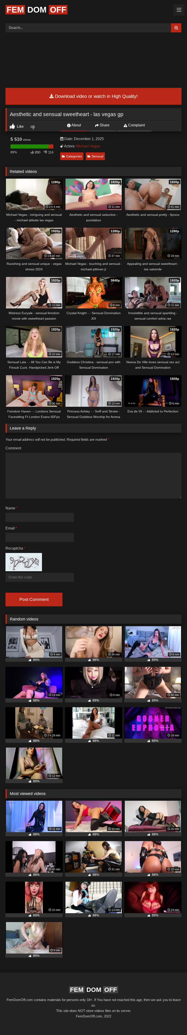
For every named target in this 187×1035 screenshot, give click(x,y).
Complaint (136, 125)
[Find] (176, 27)
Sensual (97, 156)
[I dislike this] (33, 128)
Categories (74, 156)
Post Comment (34, 599)
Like (20, 126)
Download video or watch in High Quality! (96, 96)
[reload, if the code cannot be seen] (23, 570)
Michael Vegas (88, 146)
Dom (36, 9)
